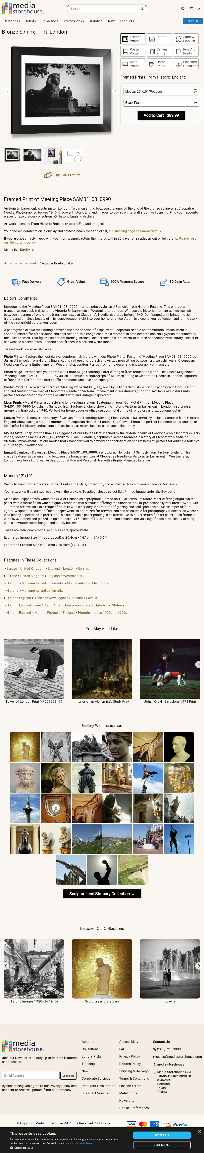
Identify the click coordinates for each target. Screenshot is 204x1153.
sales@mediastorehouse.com (179, 1057)
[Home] (27, 13)
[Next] (115, 91)
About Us (88, 1042)
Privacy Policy (129, 1056)
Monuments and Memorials (87, 583)
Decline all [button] (162, 1145)
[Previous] (7, 91)
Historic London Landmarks (21, 263)
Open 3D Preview (67, 175)
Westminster (72, 576)
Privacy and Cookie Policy (78, 1143)
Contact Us (161, 1042)
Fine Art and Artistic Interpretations (60, 605)
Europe (12, 568)
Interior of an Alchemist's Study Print (102, 701)
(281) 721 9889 (169, 1049)
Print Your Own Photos (98, 1086)
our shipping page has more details (135, 231)
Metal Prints (128, 1093)
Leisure (77, 598)
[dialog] (102, 1140)
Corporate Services (96, 1078)
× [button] (199, 1131)
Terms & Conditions (134, 1078)
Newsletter (127, 1100)
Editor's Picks (74, 21)
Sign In (193, 21)
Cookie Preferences (134, 1108)
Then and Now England (51, 598)
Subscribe (68, 1075)
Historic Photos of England (54, 613)
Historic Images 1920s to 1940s (102, 613)
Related (83, 568)
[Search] (141, 8)
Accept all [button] (162, 1135)
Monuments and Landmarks (43, 583)
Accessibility (128, 1042)
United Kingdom (32, 568)
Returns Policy (130, 1064)
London (69, 568)
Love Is (91, 598)
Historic (12, 583)
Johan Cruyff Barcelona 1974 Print (170, 701)
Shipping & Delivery (133, 1071)
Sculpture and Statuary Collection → (102, 893)
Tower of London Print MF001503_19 (34, 701)
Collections (49, 21)
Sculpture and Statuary (108, 605)
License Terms (130, 1086)
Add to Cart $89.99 (161, 115)
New (111, 21)
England (54, 568)
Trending (96, 21)
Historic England (19, 598)
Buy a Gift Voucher (96, 1093)
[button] (69, 1147)
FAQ (122, 1049)
